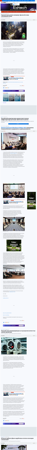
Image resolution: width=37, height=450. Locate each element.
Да (13, 4)
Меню (1, 0)
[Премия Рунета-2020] (10, 2)
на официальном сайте (12, 291)
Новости (2, 13)
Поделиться (34, 335)
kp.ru (23, 85)
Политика (13, 0)
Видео (6, 0)
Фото (4, 0)
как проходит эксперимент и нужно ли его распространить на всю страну (16, 78)
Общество (16, 0)
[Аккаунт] (36, 0)
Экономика (19, 0)
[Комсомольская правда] (4, 2)
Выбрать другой (16, 4)
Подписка (34, 2)
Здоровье (27, 0)
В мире (22, 0)
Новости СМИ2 (4, 102)
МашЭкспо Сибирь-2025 (13, 153)
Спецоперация (9, 0)
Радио (27, 2)
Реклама (31, 2)
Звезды (25, 0)
